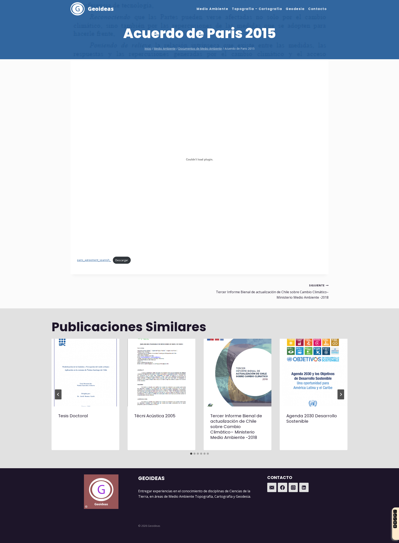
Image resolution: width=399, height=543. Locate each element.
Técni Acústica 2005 (154, 416)
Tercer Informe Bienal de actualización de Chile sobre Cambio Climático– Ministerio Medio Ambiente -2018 (272, 291)
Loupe (395, 536)
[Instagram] (293, 487)
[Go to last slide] (58, 394)
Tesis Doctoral (73, 416)
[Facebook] (282, 487)
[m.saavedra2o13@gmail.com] (272, 487)
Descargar (121, 260)
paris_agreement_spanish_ (94, 260)
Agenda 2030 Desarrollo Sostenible (311, 418)
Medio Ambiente (212, 9)
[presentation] (85, 372)
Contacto (317, 9)
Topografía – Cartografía (257, 9)
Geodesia (295, 9)
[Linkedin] (304, 487)
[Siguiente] (340, 394)
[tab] (191, 454)
